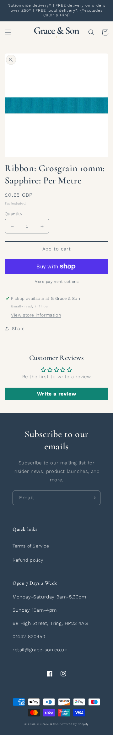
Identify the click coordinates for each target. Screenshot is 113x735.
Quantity (13, 213)
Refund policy (28, 560)
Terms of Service (31, 545)
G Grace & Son (48, 724)
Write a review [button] (56, 394)
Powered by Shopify (74, 724)
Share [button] (18, 328)
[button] (8, 32)
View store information (36, 314)
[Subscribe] (93, 498)
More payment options (56, 281)
